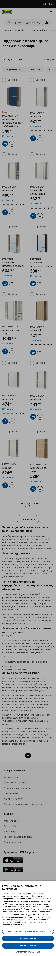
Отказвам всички (28, 938)
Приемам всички (28, 946)
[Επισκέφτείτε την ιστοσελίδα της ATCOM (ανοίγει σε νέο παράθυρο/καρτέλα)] (28, 952)
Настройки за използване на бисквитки (26, 931)
